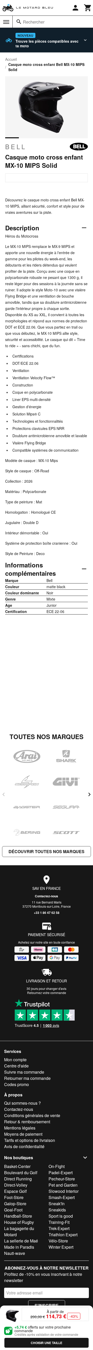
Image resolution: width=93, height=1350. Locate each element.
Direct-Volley (15, 1185)
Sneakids (57, 1210)
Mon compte (15, 1060)
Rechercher (33, 22)
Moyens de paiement (23, 1134)
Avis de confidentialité (24, 1146)
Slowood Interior (64, 1191)
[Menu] (6, 22)
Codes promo (16, 1084)
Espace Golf (15, 1191)
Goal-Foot (13, 1210)
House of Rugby (19, 1222)
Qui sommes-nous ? (22, 1103)
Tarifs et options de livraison (29, 1140)
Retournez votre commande (46, 992)
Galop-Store (15, 1204)
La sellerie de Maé (21, 1241)
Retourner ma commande (27, 1078)
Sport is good (61, 1216)
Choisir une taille (46, 1342)
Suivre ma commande (24, 1072)
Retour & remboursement (27, 1122)
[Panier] (88, 8)
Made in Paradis (19, 1247)
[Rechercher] (19, 22)
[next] (89, 794)
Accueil (11, 59)
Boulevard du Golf (20, 1172)
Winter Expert (61, 1247)
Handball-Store (18, 1216)
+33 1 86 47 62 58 (46, 912)
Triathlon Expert (63, 1235)
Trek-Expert (59, 1228)
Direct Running (18, 1179)
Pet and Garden (63, 1185)
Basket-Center (17, 1166)
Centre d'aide (16, 1066)
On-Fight (57, 1166)
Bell (15, 146)
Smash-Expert (62, 1197)
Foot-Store (14, 1197)
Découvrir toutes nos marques (46, 851)
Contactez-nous (46, 896)
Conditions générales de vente (32, 1115)
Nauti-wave (14, 1253)
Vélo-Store (58, 1241)
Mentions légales (19, 1128)
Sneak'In (57, 1204)
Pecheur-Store (62, 1179)
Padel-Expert (61, 1172)
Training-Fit (59, 1222)
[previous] (3, 794)
